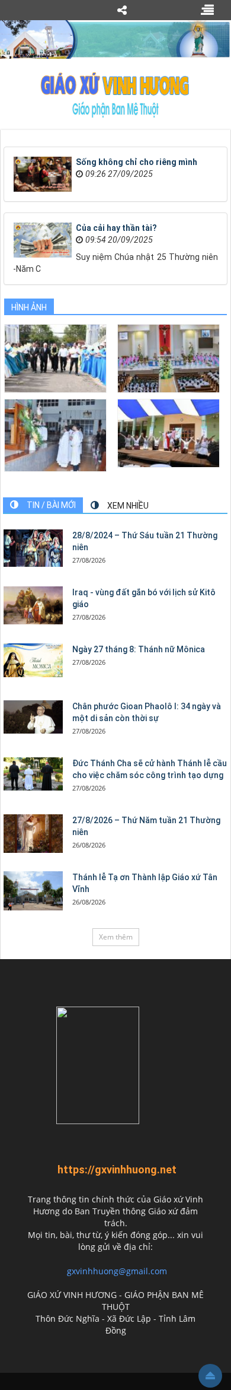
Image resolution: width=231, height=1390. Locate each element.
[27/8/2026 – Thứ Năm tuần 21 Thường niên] (33, 833)
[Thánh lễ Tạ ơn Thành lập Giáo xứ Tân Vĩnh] (33, 891)
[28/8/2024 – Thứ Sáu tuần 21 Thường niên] (33, 548)
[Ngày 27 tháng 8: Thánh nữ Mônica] (33, 660)
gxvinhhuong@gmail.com (117, 1271)
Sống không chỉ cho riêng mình (136, 162)
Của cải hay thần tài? (116, 228)
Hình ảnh (29, 307)
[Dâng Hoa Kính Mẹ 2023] (168, 357)
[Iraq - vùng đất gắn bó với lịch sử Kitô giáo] (33, 605)
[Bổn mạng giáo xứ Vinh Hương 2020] (55, 434)
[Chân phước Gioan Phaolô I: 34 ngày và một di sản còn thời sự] (33, 717)
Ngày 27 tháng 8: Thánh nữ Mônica (138, 649)
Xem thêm (116, 937)
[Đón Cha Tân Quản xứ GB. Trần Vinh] (55, 357)
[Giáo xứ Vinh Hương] (115, 94)
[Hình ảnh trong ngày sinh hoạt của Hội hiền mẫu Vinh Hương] (168, 432)
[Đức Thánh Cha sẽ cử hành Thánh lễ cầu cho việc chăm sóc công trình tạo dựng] (33, 774)
